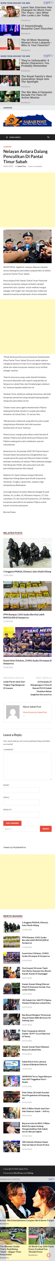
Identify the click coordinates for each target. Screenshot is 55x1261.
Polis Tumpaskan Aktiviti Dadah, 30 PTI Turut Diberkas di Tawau (36, 1034)
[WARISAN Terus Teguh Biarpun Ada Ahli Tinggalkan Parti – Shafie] (11, 1076)
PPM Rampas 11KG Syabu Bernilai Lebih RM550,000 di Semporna (23, 616)
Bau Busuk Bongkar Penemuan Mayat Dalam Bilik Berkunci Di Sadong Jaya (36, 1018)
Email (7, 797)
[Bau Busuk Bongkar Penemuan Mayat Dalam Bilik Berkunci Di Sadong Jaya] (11, 1015)
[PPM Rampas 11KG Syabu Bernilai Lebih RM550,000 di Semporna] (27, 596)
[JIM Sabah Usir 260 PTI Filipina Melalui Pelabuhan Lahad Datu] (11, 1000)
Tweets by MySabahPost (14, 847)
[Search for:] (27, 829)
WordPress (18, 1173)
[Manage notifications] (49, 1255)
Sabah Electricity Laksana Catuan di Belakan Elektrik (34, 1063)
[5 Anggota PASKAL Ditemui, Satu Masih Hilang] (27, 553)
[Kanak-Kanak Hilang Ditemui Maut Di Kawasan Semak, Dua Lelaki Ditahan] (11, 984)
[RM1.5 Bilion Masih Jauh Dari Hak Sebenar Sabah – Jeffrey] (11, 1108)
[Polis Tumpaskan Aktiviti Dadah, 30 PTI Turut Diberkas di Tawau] (11, 1031)
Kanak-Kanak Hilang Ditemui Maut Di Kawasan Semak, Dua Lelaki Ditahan (36, 987)
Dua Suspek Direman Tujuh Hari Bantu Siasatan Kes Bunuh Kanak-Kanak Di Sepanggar (36, 971)
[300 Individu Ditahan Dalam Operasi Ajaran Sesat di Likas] (11, 1142)
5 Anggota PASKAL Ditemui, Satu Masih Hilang (27, 571)
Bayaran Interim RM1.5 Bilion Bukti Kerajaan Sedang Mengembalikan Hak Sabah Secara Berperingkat (36, 1127)
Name (6, 785)
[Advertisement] (27, 199)
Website (7, 810)
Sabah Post (21, 166)
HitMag (30, 1173)
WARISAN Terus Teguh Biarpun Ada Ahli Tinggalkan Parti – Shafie (37, 1079)
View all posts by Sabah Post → (35, 714)
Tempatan (7, 147)
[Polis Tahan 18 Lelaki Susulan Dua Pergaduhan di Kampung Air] (11, 1092)
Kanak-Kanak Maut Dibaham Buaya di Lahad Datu (35, 1048)
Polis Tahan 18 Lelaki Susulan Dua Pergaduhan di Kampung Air (35, 1095)
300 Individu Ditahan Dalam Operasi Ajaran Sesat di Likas (35, 1143)
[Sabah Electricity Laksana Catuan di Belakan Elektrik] (11, 1062)
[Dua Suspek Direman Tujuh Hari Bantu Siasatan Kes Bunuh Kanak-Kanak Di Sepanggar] (11, 968)
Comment (9, 750)
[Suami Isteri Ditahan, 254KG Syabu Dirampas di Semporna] (27, 643)
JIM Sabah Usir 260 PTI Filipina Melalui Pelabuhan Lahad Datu (36, 1001)
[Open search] (48, 137)
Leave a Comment (35, 166)
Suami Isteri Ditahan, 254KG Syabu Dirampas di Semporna (36, 954)
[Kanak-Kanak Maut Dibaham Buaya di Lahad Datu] (11, 1047)
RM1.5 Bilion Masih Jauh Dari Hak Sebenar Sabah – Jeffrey (36, 1109)
